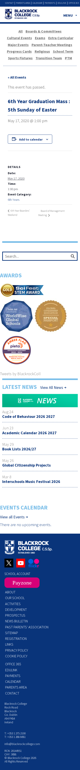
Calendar (37, 3)
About (10, 592)
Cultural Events (19, 38)
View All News (51, 387)
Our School (15, 598)
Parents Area (23, 3)
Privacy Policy (16, 650)
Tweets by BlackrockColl (20, 373)
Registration (16, 638)
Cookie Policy (16, 656)
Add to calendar (31, 139)
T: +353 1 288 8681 (15, 737)
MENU (68, 15)
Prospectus (15, 615)
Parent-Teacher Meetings (52, 44)
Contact (9, 3)
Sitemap (11, 633)
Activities (13, 604)
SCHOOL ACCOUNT (17, 574)
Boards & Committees (44, 31)
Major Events (18, 44)
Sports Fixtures (20, 58)
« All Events (17, 77)
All (20, 31)
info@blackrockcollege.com (22, 744)
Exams (40, 38)
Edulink (62, 3)
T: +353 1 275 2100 (15, 733)
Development (16, 609)
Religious (42, 51)
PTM (68, 58)
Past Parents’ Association (26, 627)
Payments (50, 3)
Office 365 (74, 3)
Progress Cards (19, 51)
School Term (63, 51)
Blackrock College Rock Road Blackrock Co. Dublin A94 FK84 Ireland (15, 713)
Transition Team (49, 58)
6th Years (13, 200)
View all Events (12, 517)
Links (9, 644)
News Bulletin (16, 621)
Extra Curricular (60, 38)
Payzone (22, 583)
